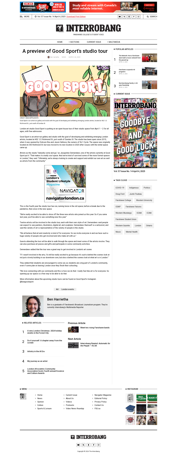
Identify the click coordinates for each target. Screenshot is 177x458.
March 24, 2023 (74, 57)
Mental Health (132, 232)
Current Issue (94, 42)
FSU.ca (96, 408)
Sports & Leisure (44, 408)
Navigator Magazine (102, 395)
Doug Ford (120, 194)
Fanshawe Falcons (133, 206)
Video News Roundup (74, 408)
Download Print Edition (76, 16)
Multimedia (114, 42)
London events (67, 289)
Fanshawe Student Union (126, 219)
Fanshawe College (123, 200)
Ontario (149, 225)
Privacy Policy (100, 402)
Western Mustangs (124, 213)
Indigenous (134, 187)
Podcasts (69, 405)
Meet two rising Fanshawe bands (95, 328)
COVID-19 (120, 187)
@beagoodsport (26, 282)
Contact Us (98, 405)
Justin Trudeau (135, 194)
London (138, 225)
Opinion (40, 402)
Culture (39, 405)
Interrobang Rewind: (95, 344)
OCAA (139, 213)
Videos (68, 402)
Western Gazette (123, 225)
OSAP (118, 206)
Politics (147, 187)
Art (57, 289)
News (64, 57)
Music (118, 232)
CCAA (149, 213)
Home (59, 42)
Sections (74, 42)
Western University (144, 200)
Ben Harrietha (54, 57)
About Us (69, 398)
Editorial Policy (100, 398)
